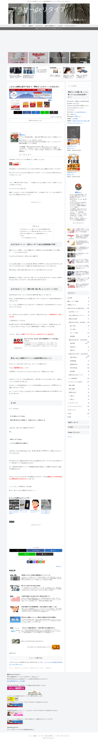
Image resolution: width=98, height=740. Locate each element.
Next (90, 73)
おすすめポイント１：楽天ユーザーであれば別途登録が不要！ (36, 229)
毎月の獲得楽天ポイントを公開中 (16, 681)
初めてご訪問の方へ (49, 735)
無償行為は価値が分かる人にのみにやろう (35, 511)
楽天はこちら (70, 148)
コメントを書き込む (36, 658)
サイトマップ (41, 735)
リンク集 (57, 735)
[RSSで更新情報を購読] (30, 154)
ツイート (69, 436)
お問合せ (35, 735)
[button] (53, 112)
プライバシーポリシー (64, 735)
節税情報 (12, 521)
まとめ (22, 235)
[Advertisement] (49, 40)
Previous (8, 73)
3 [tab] (51, 81)
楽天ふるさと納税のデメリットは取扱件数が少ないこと (34, 233)
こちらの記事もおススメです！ (29, 237)
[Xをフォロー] (22, 154)
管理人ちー (22, 135)
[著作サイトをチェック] (20, 154)
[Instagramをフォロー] (24, 154)
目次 (34, 226)
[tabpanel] (15, 73)
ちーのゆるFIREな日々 (80, 112)
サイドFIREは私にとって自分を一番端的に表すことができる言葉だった (46, 512)
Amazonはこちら (71, 146)
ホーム (30, 735)
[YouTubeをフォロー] (26, 154)
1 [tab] (47, 81)
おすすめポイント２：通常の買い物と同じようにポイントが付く (36, 231)
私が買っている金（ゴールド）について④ (24, 511)
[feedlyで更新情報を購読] (28, 154)
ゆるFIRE (75, 118)
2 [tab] (49, 81)
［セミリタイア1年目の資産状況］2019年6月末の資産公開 (14, 512)
